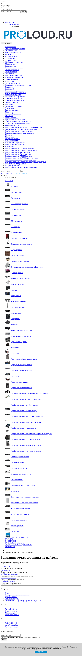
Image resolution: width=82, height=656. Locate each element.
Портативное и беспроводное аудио (18, 85)
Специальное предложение (15, 49)
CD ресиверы (10, 74)
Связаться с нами (11, 627)
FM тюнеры (9, 81)
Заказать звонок (21, 173)
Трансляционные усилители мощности (19, 133)
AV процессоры (11, 56)
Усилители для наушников (14, 98)
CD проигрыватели (12, 70)
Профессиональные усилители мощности (20, 131)
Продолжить (5, 566)
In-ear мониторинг (11, 141)
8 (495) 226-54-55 (11, 623)
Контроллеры (10, 146)
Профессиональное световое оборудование (21, 167)
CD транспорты (11, 72)
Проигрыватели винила (14, 75)
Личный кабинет (11, 609)
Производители (11, 597)
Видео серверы (10, 66)
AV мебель (9, 116)
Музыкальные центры (13, 83)
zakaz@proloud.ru (11, 625)
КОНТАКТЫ (10, 547)
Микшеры (8, 135)
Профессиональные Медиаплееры (17, 152)
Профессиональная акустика (15, 119)
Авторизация (14, 26)
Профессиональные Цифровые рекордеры (20, 160)
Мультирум (9, 112)
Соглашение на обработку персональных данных (23, 601)
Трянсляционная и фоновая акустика (18, 121)
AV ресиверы (10, 58)
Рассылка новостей (12, 615)
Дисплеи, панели (11, 110)
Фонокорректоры (11, 79)
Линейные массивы (12, 125)
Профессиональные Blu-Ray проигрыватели (21, 150)
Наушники (9, 87)
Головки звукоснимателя (14, 77)
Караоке (8, 54)
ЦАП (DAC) (9, 89)
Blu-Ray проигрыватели (14, 62)
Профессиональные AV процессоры (18, 154)
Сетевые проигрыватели (14, 68)
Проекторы (9, 104)
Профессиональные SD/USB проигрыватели (21, 158)
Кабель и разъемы (11, 118)
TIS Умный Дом (11, 51)
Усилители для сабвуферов (15, 100)
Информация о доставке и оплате (17, 595)
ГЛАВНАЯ (9, 539)
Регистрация (14, 24)
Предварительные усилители (15, 93)
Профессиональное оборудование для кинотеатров (23, 127)
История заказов (11, 611)
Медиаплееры (10, 64)
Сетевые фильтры (11, 102)
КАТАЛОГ (9, 181)
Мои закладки (10, 613)
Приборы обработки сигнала (15, 144)
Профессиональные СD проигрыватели (19, 148)
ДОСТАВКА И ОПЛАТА (14, 543)
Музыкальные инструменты (15, 164)
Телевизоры (9, 108)
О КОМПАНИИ (11, 541)
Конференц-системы (12, 139)
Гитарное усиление (12, 165)
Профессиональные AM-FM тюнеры (18, 156)
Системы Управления (13, 114)
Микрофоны (9, 137)
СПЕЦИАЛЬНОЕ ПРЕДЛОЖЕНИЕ (18, 545)
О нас (7, 593)
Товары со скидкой (12, 599)
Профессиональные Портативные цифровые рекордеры (25, 162)
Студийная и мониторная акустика (18, 123)
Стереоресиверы (11, 60)
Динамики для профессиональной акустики (21, 129)
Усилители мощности (13, 95)
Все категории (10, 47)
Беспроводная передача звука (15, 142)
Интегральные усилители (14, 91)
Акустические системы (13, 52)
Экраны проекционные (13, 106)
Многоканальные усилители (15, 97)
